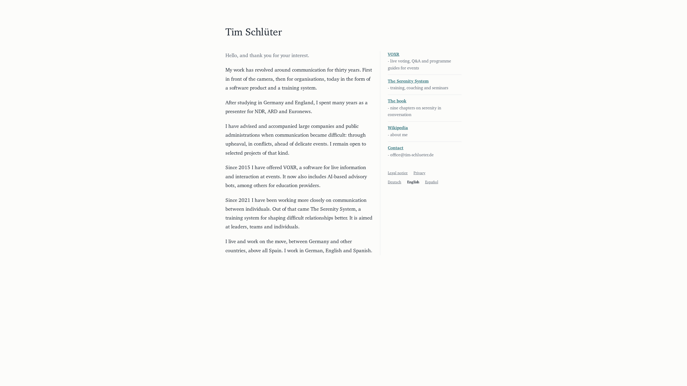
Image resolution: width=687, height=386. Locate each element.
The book (397, 101)
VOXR (393, 54)
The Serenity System (408, 81)
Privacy (419, 173)
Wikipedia (398, 128)
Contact (395, 148)
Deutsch (394, 182)
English (413, 182)
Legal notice (398, 173)
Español (431, 182)
